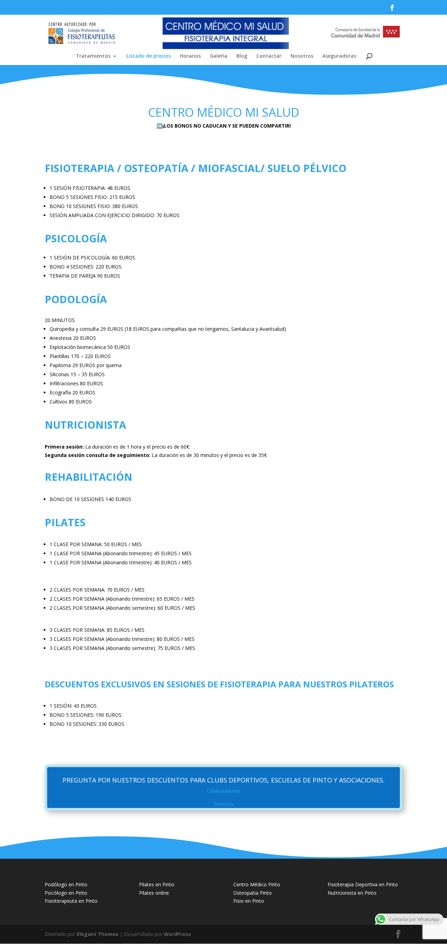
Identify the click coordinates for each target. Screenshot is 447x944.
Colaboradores (223, 790)
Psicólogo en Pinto (66, 892)
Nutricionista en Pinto (352, 892)
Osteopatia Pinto (252, 892)
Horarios (190, 56)
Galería (218, 56)
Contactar (268, 56)
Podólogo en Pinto (66, 884)
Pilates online (154, 892)
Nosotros (302, 56)
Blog (241, 56)
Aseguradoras (339, 56)
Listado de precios (148, 56)
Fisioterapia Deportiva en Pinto (363, 884)
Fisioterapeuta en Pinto (71, 900)
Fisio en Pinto (248, 900)
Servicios (224, 804)
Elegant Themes (97, 934)
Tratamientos (93, 56)
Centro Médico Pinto (256, 884)
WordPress (177, 934)
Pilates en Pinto (156, 884)
